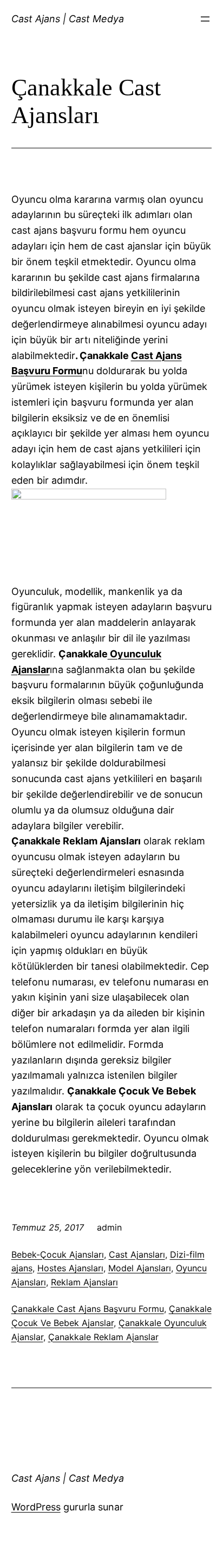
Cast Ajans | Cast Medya (67, 18)
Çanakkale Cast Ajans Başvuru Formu (87, 1308)
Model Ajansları (139, 1268)
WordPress (36, 1507)
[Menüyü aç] (205, 18)
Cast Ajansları (137, 1254)
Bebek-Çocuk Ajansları (57, 1254)
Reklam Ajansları (84, 1282)
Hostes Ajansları (70, 1268)
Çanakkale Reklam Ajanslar (103, 1336)
